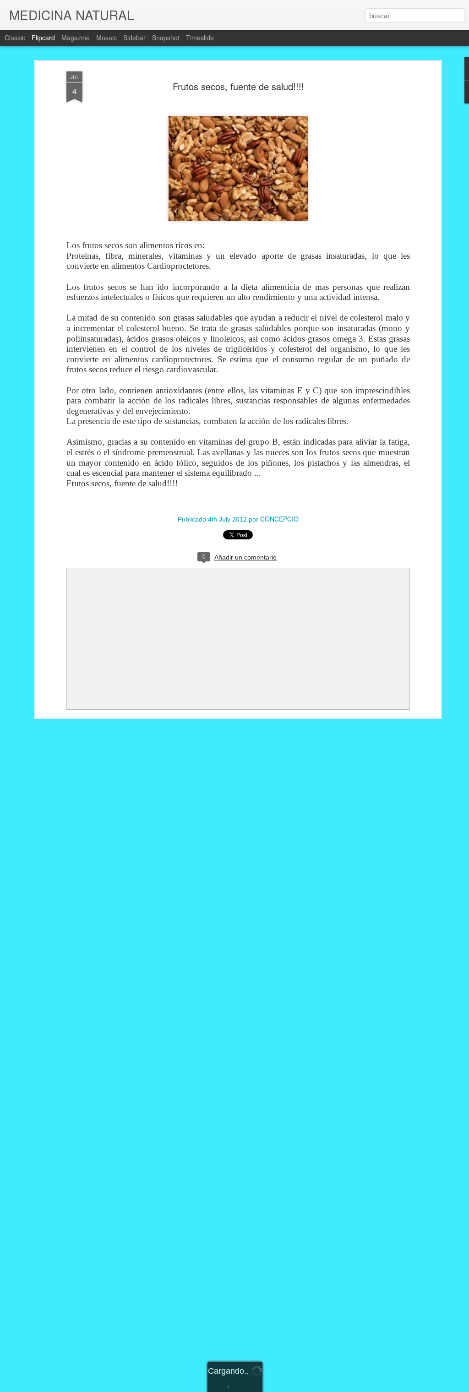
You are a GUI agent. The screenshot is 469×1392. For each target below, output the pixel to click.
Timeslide (200, 37)
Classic (15, 37)
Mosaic (106, 37)
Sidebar (134, 37)
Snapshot (166, 37)
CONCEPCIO (279, 518)
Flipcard (43, 37)
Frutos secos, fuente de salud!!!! (238, 86)
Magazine (75, 37)
